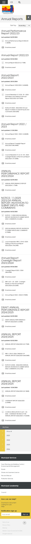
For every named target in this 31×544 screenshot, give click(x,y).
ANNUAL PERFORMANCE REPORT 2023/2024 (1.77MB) (15, 184)
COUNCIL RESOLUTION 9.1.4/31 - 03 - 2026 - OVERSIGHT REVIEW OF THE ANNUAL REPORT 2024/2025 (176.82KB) (17, 414)
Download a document (8, 503)
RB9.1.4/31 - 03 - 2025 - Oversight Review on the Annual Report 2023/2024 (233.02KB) (15, 283)
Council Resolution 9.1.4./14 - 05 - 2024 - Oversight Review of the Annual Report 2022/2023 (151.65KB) (17, 157)
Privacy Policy (6, 525)
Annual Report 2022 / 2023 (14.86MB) (17, 134)
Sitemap (4, 528)
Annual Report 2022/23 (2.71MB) (15, 63)
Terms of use (5, 522)
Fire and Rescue (6, 475)
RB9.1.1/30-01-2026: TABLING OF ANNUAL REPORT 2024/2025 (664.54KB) (17, 354)
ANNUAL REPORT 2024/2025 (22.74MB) (17, 391)
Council (3, 492)
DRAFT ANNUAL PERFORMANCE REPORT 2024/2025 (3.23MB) (15, 321)
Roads (3, 469)
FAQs (2, 506)
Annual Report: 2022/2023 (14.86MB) (16, 85)
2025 (8, 444)
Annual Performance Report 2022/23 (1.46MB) (16, 42)
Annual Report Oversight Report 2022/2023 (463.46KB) (15, 144)
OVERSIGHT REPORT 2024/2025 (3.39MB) (14, 401)
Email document (10, 47)
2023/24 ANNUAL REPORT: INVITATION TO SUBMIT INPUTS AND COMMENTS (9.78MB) (17, 230)
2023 (8, 435)
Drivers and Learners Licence (10, 472)
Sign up (25, 514)
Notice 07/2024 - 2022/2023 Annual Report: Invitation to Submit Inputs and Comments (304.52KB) (17, 110)
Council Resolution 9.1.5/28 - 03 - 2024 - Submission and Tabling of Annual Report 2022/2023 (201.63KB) (17, 96)
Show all (9, 431)
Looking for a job (6, 505)
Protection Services (7, 478)
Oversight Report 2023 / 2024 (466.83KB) (14, 271)
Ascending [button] (22, 25)
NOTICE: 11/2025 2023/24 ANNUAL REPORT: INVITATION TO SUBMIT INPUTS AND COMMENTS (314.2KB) (17, 217)
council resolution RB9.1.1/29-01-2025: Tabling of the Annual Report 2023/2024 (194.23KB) (16, 243)
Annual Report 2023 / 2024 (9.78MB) (16, 295)
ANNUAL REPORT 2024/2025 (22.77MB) (17, 344)
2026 (8, 449)
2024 (8, 440)
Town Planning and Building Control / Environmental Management (12, 465)
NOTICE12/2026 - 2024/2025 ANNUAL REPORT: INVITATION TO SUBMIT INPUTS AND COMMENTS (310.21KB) (17, 367)
